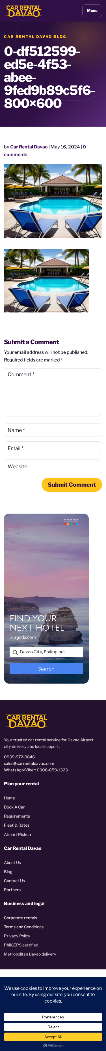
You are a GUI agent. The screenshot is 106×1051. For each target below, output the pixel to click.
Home (9, 797)
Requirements (17, 816)
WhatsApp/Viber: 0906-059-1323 (36, 769)
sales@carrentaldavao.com (29, 763)
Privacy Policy (17, 935)
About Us (12, 862)
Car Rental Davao (29, 147)
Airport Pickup (17, 834)
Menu (92, 10)
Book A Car (14, 807)
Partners (12, 889)
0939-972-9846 (19, 756)
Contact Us (14, 880)
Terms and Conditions (24, 926)
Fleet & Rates (16, 825)
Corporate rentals (20, 917)
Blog (8, 871)
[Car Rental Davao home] (23, 11)
